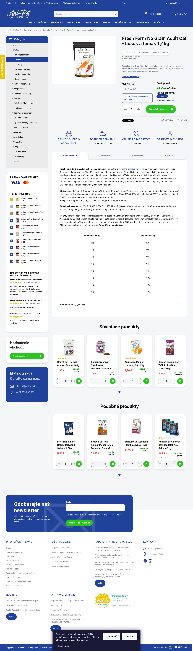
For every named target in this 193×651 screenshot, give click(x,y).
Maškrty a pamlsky (22, 74)
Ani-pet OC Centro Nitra (59, 562)
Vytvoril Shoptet (160, 647)
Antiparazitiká (19, 89)
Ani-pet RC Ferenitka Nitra (60, 566)
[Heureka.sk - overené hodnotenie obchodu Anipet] (114, 600)
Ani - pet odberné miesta (60, 548)
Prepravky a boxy (21, 127)
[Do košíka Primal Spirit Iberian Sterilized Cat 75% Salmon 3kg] (180, 464)
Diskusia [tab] (169, 155)
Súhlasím (129, 636)
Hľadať (114, 14)
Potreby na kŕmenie (22, 84)
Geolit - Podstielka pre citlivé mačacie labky (23, 610)
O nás (8, 3)
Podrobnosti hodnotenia (159, 52)
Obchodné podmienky (72, 3)
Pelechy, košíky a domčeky (24, 103)
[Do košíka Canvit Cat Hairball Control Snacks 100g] (79, 381)
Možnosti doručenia (165, 100)
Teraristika (17, 142)
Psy (14, 45)
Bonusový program (22, 3)
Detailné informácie (130, 77)
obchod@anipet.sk (25, 386)
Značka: (129, 59)
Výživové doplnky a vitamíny (25, 123)
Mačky (16, 50)
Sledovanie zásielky (14, 585)
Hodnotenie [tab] (137, 155)
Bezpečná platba (13, 577)
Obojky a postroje (21, 118)
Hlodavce (17, 132)
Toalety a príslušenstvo (23, 113)
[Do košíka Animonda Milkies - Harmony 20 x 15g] (146, 381)
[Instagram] (150, 561)
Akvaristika (18, 137)
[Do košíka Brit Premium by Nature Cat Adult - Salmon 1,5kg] (79, 464)
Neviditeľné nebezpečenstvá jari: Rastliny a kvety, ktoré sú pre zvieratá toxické (112, 549)
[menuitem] (32, 23)
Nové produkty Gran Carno (17, 605)
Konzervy (18, 64)
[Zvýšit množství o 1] (71, 381)
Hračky (17, 98)
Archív (100, 583)
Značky (16, 161)
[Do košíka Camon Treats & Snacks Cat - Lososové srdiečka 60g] (113, 381)
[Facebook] (145, 561)
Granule (18, 60)
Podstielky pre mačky (22, 94)
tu (86, 640)
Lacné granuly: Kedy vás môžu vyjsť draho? (112, 569)
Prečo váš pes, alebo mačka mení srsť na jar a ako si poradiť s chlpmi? (113, 556)
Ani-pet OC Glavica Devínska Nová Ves (65, 552)
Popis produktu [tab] (70, 155)
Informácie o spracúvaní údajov (19, 581)
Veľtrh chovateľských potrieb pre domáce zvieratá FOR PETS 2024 (67, 621)
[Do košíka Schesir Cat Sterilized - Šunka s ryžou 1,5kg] (146, 464)
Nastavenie (63, 646)
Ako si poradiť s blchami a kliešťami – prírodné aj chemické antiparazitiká (114, 563)
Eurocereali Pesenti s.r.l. (60, 610)
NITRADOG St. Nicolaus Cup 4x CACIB (65, 615)
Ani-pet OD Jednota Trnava (61, 557)
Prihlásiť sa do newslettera (79, 523)
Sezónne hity (18, 156)
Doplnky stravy (21, 79)
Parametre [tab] (105, 155)
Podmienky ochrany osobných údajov (21, 573)
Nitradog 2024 (56, 605)
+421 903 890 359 (25, 392)
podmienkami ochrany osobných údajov (105, 515)
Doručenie (38, 3)
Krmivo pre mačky (21, 55)
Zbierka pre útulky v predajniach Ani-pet (22, 601)
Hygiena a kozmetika (22, 108)
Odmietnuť (112, 636)
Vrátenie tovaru (52, 3)
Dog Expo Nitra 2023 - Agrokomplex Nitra (67, 601)
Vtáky (15, 147)
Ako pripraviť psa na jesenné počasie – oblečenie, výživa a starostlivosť (110, 575)
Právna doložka (91, 3)
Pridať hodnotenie (20, 356)
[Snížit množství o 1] (58, 381)
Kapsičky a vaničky (22, 69)
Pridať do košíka (157, 109)
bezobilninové (127, 69)
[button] (119, 392)
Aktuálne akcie (19, 152)
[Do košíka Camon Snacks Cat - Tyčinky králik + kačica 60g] (180, 381)
